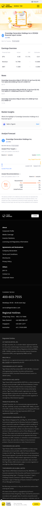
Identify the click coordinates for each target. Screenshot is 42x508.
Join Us (4, 270)
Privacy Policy (7, 261)
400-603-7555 (12, 297)
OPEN (36, 504)
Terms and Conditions (10, 254)
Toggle (38, 6)
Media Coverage (7, 235)
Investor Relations (8, 238)
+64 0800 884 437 (22, 320)
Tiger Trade (13, 6)
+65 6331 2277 (20, 324)
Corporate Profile (8, 231)
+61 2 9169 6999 (21, 327)
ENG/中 (36, 2)
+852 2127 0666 (21, 317)
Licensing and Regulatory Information (15, 242)
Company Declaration (9, 251)
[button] (21, 35)
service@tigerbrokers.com (11, 308)
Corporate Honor (8, 278)
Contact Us (6, 274)
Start (37, 124)
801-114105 (5, 362)
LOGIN (35, 216)
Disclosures (6, 258)
